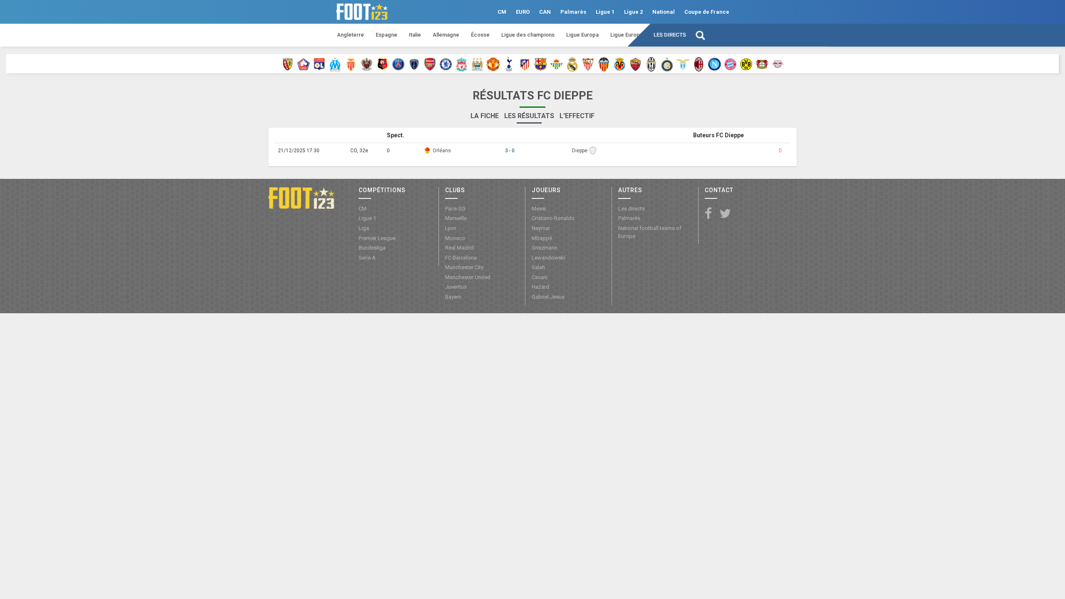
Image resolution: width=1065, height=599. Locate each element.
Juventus (456, 287)
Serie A (367, 258)
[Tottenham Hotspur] (509, 63)
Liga (364, 228)
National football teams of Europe (649, 232)
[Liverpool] (461, 63)
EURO (523, 12)
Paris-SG (455, 208)
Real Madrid (459, 248)
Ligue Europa (582, 35)
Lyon (450, 228)
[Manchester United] (493, 63)
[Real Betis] (556, 63)
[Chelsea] (445, 63)
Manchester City (464, 267)
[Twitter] (725, 214)
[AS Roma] (635, 63)
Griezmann (544, 248)
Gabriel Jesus (548, 297)
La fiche (485, 116)
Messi (539, 208)
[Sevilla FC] (588, 63)
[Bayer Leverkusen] (762, 63)
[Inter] (667, 63)
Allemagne (446, 35)
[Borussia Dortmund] (746, 63)
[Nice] (366, 63)
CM (502, 12)
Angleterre (350, 35)
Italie (415, 35)
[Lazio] (683, 63)
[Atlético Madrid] (525, 63)
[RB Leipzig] (777, 63)
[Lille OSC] (303, 63)
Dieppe (579, 150)
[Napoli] (714, 63)
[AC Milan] (698, 63)
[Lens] (287, 63)
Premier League (377, 238)
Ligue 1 (605, 12)
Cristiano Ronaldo (553, 218)
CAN (545, 12)
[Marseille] (335, 63)
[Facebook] (708, 214)
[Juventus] (651, 63)
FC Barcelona (461, 258)
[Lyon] (319, 63)
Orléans (442, 150)
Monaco (455, 238)
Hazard (540, 287)
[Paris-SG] (398, 63)
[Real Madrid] (572, 63)
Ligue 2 (633, 12)
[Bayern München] (730, 63)
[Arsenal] (430, 63)
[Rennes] (382, 63)
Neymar (541, 228)
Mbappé (542, 238)
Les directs (670, 35)
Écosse (480, 35)
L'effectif (577, 116)
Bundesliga (372, 248)
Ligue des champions (528, 35)
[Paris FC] (414, 63)
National (663, 12)
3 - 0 (510, 150)
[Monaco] (351, 63)
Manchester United (467, 277)
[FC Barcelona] (540, 63)
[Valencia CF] (604, 63)
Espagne (386, 35)
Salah (538, 267)
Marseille (456, 218)
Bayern (453, 297)
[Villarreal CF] (619, 63)
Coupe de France (706, 12)
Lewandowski (548, 258)
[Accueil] (301, 197)
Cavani (539, 277)
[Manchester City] (477, 63)
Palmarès (573, 12)
